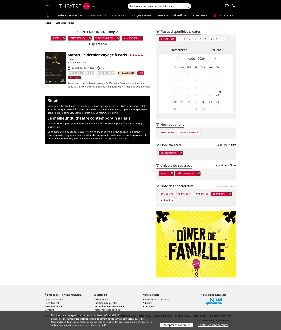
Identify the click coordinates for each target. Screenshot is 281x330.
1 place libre (167, 39)
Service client (101, 299)
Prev (177, 58)
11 (182, 87)
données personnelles (113, 306)
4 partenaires (73, 321)
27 (174, 73)
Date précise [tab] (179, 50)
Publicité (147, 302)
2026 (201, 58)
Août (191, 58)
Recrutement (52, 302)
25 (182, 101)
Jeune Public (200, 15)
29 (189, 73)
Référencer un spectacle (155, 299)
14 (203, 87)
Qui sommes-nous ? (55, 299)
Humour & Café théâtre (172, 15)
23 (217, 94)
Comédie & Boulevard (68, 15)
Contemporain (97, 15)
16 (217, 87)
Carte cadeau (225, 15)
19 (189, 94)
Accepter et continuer (176, 325)
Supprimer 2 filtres (226, 165)
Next (215, 58)
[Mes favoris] (227, 6)
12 (189, 87)
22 (210, 94)
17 (174, 94)
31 (203, 73)
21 (203, 94)
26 (189, 101)
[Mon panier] (233, 6)
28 (182, 73)
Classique (118, 15)
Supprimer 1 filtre (226, 144)
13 (196, 87)
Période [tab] (216, 50)
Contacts (49, 309)
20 (196, 94)
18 (182, 94)
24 (174, 101)
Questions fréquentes (105, 302)
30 (196, 73)
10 (222, 39)
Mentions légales (54, 306)
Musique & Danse (141, 15)
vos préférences (125, 321)
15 (210, 87)
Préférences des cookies (107, 309)
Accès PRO (148, 306)
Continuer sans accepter (213, 325)
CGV (96, 306)
